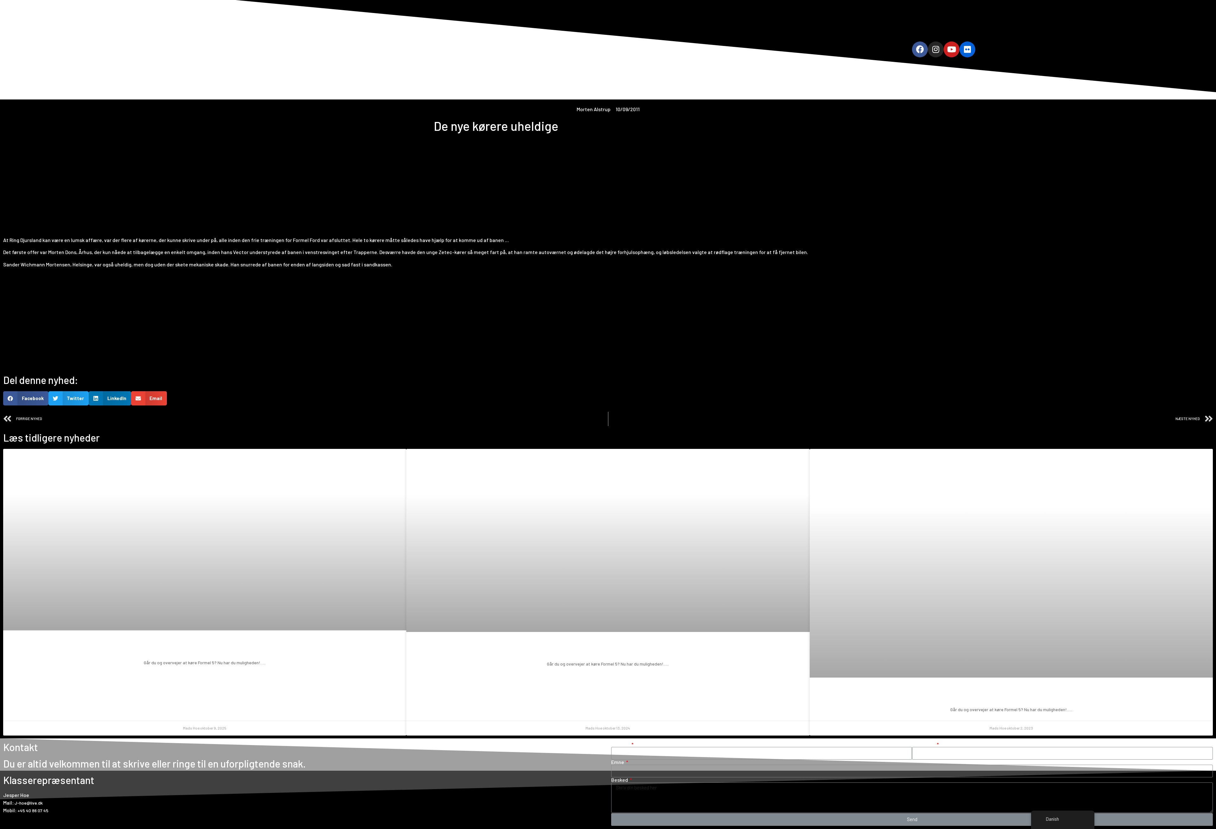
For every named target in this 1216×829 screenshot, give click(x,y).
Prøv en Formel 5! (205, 648)
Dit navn (620, 744)
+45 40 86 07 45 (32, 810)
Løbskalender (611, 49)
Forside (541, 49)
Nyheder (645, 49)
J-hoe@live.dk (29, 803)
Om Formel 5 (573, 49)
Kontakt (674, 49)
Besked (620, 779)
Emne (618, 762)
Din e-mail (924, 744)
